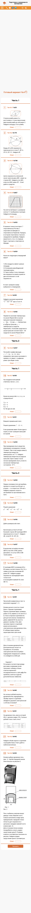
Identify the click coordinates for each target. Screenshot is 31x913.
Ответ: (12, 127)
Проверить (15, 846)
